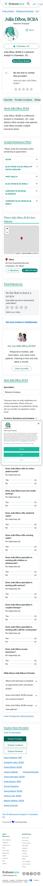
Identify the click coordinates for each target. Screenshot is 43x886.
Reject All (21, 449)
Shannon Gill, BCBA (12, 795)
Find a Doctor (8, 11)
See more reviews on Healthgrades (21, 322)
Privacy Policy (24, 440)
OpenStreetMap (26, 253)
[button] (35, 418)
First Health (11, 176)
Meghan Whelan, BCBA (14, 800)
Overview (8, 99)
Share (31, 30)
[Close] (38, 423)
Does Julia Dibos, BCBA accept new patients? (19, 707)
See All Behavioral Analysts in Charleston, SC (20, 816)
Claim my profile (21, 368)
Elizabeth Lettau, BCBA (14, 762)
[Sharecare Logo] (16, 3)
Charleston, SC (23, 46)
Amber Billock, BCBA (13, 767)
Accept (21, 454)
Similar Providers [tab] (15, 738)
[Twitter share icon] (35, 874)
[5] (32, 88)
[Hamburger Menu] (6, 4)
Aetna (8, 159)
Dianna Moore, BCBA (13, 791)
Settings (21, 460)
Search (28, 3)
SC (37, 11)
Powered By (6, 822)
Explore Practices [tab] (15, 751)
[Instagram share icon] (28, 874)
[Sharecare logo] (21, 872)
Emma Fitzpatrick (11, 786)
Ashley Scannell (11, 805)
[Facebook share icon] (24, 874)
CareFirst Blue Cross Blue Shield (18, 202)
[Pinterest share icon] (39, 874)
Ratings (38, 99)
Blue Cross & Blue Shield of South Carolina (18, 168)
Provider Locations (23, 99)
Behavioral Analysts (24, 11)
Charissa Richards (30, 772)
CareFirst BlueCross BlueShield (15, 192)
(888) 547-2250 (31, 270)
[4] (27, 88)
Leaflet (18, 253)
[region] (21, 443)
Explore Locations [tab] (15, 745)
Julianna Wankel (11, 772)
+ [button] (7, 228)
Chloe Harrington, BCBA (14, 776)
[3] (24, 88)
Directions (14, 270)
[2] (19, 88)
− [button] (7, 232)
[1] (15, 88)
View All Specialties (12, 732)
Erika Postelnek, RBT (13, 757)
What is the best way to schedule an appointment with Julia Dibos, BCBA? (19, 684)
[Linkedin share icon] (31, 874)
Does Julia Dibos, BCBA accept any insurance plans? (19, 697)
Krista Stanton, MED (12, 781)
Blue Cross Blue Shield (16, 184)
